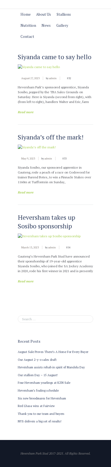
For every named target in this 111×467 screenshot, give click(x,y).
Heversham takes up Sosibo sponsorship (46, 221)
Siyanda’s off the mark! (51, 137)
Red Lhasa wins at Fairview (36, 406)
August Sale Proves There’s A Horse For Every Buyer (53, 352)
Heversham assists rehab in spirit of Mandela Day (51, 367)
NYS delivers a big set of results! (39, 421)
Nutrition (28, 25)
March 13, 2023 (30, 247)
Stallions (64, 14)
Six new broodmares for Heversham (42, 398)
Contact (27, 36)
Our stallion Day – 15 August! (38, 375)
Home (25, 14)
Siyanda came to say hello (54, 56)
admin (53, 78)
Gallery (62, 25)
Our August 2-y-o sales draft (37, 360)
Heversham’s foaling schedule (38, 390)
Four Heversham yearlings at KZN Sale (44, 383)
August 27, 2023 (30, 78)
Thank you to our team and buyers (41, 414)
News (46, 25)
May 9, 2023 (28, 158)
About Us (43, 14)
